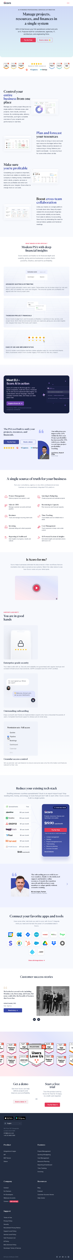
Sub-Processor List (9, 1238)
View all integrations (35, 960)
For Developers (8, 1194)
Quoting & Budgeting (44, 1154)
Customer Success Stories (46, 1194)
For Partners (7, 1191)
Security (6, 1224)
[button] (67, 884)
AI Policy (6, 1241)
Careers (11, 1201)
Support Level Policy (10, 1231)
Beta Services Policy (10, 1244)
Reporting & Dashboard (45, 1165)
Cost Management (43, 1158)
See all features (49, 851)
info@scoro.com (9, 1133)
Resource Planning (43, 1161)
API (5, 1154)
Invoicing (40, 1171)
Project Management (44, 1151)
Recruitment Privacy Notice (12, 1227)
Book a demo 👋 (44, 40)
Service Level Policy (10, 1234)
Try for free (28, 40)
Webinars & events (9, 1198)
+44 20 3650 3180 (9, 1135)
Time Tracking (42, 1168)
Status (6, 1161)
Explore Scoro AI (14, 403)
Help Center (41, 1198)
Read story (12, 1011)
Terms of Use (8, 1217)
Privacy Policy (8, 1221)
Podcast (40, 1191)
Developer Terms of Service (12, 1248)
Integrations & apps (10, 1151)
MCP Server (7, 1158)
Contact (6, 1188)
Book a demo (28, 442)
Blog (39, 1188)
